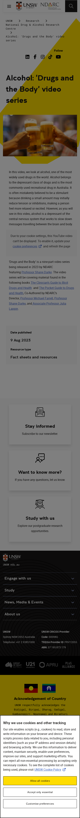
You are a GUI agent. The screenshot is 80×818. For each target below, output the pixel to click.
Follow (58, 50)
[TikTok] (50, 57)
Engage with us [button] (17, 578)
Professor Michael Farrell (36, 298)
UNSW (9, 21)
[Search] (71, 6)
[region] (40, 766)
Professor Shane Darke (37, 272)
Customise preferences (40, 803)
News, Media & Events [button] (23, 602)
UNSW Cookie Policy (50, 770)
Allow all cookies (40, 780)
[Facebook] (35, 57)
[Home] (26, 6)
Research (32, 21)
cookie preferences (25, 246)
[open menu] (9, 6)
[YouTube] (58, 57)
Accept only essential (40, 792)
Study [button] (9, 590)
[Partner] (50, 6)
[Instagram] (42, 57)
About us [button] (12, 614)
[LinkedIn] (28, 57)
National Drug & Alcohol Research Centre (32, 26)
